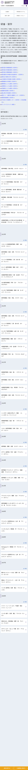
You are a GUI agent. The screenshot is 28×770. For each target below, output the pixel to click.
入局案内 (7, 11)
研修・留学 (7, 15)
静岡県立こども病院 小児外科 (9, 84)
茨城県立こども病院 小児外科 (9, 88)
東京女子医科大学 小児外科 (9, 77)
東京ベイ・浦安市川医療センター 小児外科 (13, 95)
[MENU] (26, 2)
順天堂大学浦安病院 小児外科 (9, 70)
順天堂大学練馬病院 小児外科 (9, 67)
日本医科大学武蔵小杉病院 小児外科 (11, 79)
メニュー (23, 5)
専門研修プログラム (21, 11)
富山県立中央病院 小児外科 (9, 93)
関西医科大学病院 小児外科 (9, 81)
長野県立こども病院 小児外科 (9, 86)
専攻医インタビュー (21, 15)
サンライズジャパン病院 (8, 104)
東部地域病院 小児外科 (7, 97)
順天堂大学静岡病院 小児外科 (9, 72)
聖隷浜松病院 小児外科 (7, 90)
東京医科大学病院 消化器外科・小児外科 (12, 74)
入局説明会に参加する (21, 768)
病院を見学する (7, 768)
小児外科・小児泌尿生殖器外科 (7, 5)
